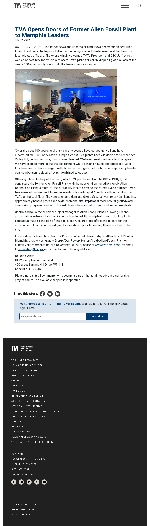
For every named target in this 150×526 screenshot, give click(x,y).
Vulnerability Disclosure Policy (32, 442)
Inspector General (23, 376)
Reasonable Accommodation (29, 437)
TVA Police (18, 391)
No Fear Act (19, 427)
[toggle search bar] (139, 6)
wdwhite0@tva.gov (31, 249)
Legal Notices (20, 422)
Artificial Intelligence (26, 406)
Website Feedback (22, 515)
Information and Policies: (28, 396)
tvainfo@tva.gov (22, 474)
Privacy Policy (20, 432)
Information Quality (24, 509)
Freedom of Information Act (30, 416)
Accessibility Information (28, 401)
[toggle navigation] (125, 6)
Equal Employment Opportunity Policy (36, 411)
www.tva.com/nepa (107, 245)
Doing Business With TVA (26, 365)
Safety (15, 381)
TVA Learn (17, 386)
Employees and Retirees (26, 370)
